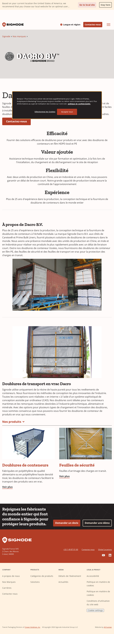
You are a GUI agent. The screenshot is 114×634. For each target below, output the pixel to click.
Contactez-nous (93, 24)
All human (108, 627)
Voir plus (7, 487)
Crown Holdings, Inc (32, 627)
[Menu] (108, 24)
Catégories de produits (41, 576)
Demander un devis (66, 523)
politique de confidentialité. (79, 104)
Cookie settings (95, 610)
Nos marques (19, 36)
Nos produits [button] (11, 422)
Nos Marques (9, 582)
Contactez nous (10, 593)
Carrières (6, 587)
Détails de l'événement (69, 576)
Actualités (63, 582)
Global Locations (105, 549)
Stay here (104, 4)
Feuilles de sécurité (77, 465)
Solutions (35, 582)
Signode (6, 36)
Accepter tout (67, 112)
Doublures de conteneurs (25, 465)
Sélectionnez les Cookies (45, 112)
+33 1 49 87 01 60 (70, 549)
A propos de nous (11, 576)
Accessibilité (93, 576)
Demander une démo (97, 523)
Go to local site (87, 4)
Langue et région (71, 24)
